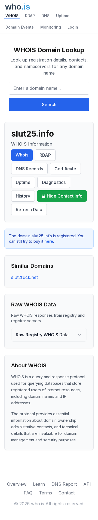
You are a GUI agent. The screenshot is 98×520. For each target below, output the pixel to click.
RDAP (30, 15)
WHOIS (12, 15)
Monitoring (50, 27)
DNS (45, 15)
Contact (67, 493)
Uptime (62, 15)
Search (49, 104)
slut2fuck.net (24, 277)
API (87, 484)
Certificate (65, 168)
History (23, 196)
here (48, 241)
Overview (16, 484)
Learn (39, 484)
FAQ (28, 493)
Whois (22, 155)
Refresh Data (29, 209)
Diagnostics (54, 182)
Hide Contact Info (64, 196)
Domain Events (19, 27)
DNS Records (29, 168)
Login (73, 27)
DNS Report (64, 484)
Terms (45, 493)
